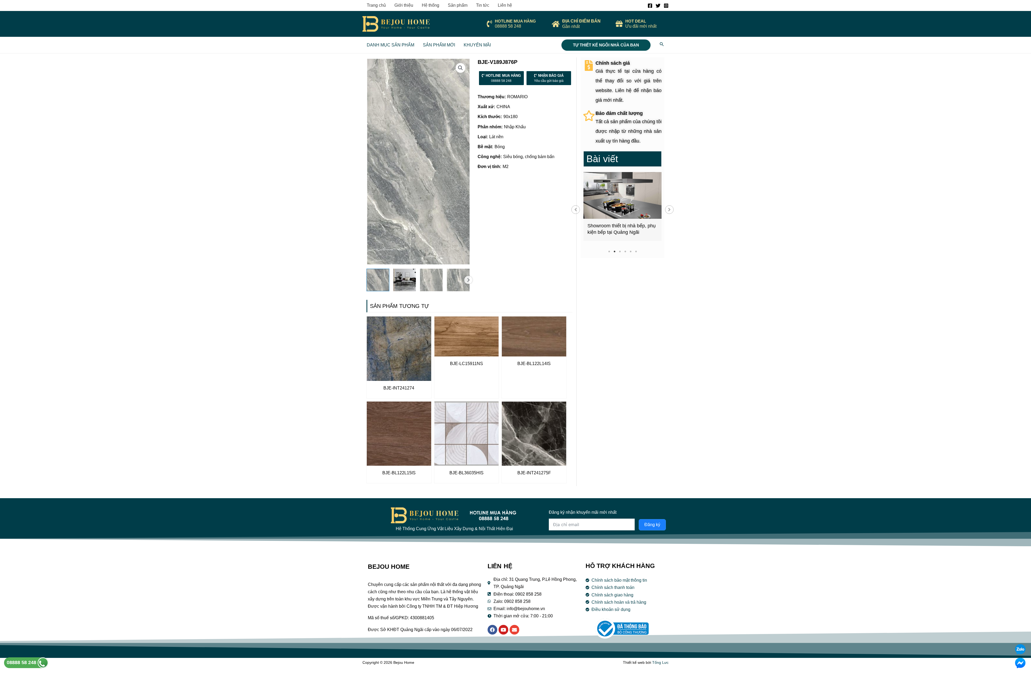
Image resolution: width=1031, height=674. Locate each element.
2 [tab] (614, 251)
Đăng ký (652, 524)
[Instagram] (666, 5)
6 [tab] (636, 251)
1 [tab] (609, 251)
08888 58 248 (22, 662)
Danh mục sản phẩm (390, 45)
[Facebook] (650, 5)
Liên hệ (505, 5)
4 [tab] (625, 251)
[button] (575, 209)
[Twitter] (658, 5)
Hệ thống (430, 5)
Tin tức (482, 5)
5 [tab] (630, 251)
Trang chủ (376, 5)
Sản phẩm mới (439, 45)
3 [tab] (620, 251)
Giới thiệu (403, 5)
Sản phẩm (457, 5)
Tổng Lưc (660, 662)
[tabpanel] (622, 206)
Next (468, 280)
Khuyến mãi (477, 45)
